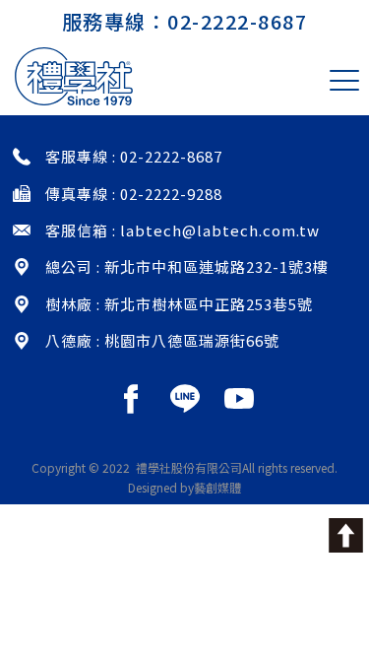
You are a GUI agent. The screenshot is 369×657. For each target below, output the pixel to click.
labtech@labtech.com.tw (220, 230)
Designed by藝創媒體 (184, 487)
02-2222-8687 (237, 21)
